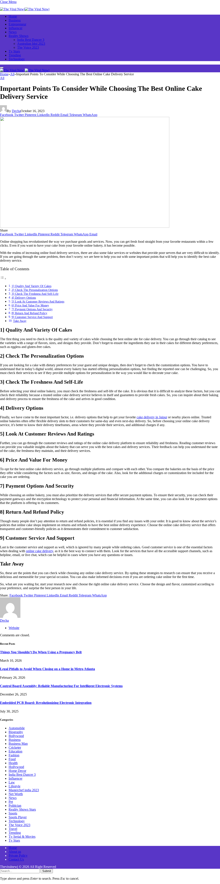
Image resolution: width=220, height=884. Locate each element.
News (13, 32)
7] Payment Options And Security (32, 309)
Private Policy (18, 855)
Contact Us (16, 859)
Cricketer (15, 747)
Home (13, 16)
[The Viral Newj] (24, 9)
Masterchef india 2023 (24, 790)
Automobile (17, 728)
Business (15, 20)
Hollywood (16, 767)
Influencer (15, 28)
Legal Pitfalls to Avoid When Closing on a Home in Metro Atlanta (47, 669)
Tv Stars (14, 51)
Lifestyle (14, 786)
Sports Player (18, 817)
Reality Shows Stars (22, 809)
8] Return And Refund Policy (29, 313)
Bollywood (16, 736)
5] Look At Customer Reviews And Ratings (38, 301)
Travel (13, 829)
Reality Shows (18, 36)
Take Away (19, 321)
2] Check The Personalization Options (35, 290)
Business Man (18, 743)
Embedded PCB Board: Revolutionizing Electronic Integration (46, 703)
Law (12, 782)
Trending (15, 55)
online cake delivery (39, 551)
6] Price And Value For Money (30, 305)
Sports (13, 813)
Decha (16, 111)
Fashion (14, 755)
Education (15, 751)
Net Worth (16, 794)
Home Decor (17, 771)
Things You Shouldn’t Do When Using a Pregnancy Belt (41, 652)
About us (15, 851)
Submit (46, 871)
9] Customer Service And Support (32, 317)
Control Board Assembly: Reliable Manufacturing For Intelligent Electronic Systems (61, 686)
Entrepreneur (17, 24)
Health (13, 763)
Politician (15, 805)
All (2, 78)
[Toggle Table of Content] (3, 278)
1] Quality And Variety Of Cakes (31, 286)
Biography (16, 732)
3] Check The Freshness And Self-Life (35, 293)
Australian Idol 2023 (31, 43)
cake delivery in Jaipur (152, 417)
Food (12, 759)
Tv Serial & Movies (22, 836)
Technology (17, 59)
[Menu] (1, 67)
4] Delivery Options (24, 297)
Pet (11, 802)
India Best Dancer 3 (30, 40)
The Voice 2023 (28, 47)
